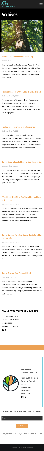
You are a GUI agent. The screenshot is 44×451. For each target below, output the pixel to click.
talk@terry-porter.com (10, 326)
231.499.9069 (7, 323)
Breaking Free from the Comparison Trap (17, 56)
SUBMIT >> (22, 426)
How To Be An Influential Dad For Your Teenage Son (22, 162)
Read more (6, 82)
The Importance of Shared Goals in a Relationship (21, 91)
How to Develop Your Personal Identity (17, 273)
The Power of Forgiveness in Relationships (18, 126)
